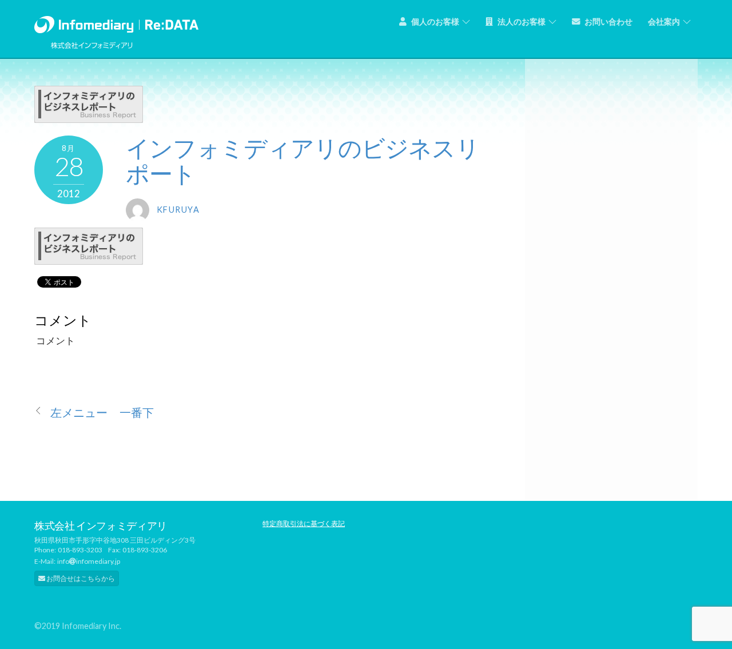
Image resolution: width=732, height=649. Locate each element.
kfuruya (178, 209)
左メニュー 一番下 (102, 412)
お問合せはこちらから (80, 578)
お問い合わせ (607, 21)
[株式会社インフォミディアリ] (116, 22)
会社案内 (664, 21)
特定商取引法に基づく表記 (303, 523)
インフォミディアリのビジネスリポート (302, 161)
